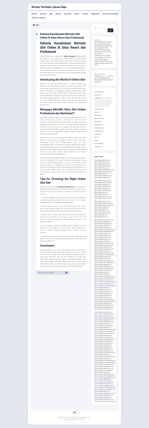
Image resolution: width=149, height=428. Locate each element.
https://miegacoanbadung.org (102, 345)
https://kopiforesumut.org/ (102, 164)
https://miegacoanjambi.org (102, 287)
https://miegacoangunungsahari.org (104, 389)
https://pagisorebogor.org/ (102, 201)
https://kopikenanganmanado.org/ (104, 205)
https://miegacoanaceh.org (102, 239)
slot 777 (96, 137)
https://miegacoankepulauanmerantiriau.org (107, 329)
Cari (95, 27)
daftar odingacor (69, 56)
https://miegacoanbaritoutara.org (104, 366)
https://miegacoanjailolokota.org (103, 374)
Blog (50, 14)
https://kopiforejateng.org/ (102, 162)
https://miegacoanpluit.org (102, 274)
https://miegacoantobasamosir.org (104, 352)
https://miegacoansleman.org (102, 295)
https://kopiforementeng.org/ (102, 190)
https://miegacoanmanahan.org (103, 312)
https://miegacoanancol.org (102, 391)
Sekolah (58, 14)
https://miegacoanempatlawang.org (104, 360)
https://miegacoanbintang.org (102, 323)
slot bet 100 (97, 134)
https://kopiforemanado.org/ (102, 213)
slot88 (96, 140)
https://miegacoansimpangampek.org (105, 362)
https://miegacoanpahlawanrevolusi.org (105, 393)
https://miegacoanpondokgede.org (104, 268)
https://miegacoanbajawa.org (102, 327)
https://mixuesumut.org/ (101, 216)
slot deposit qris (99, 92)
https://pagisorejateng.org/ (102, 188)
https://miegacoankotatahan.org (103, 243)
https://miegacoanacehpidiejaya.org (104, 376)
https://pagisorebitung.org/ (102, 184)
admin (53, 272)
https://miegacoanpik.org (101, 272)
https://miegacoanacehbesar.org (103, 349)
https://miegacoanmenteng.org (103, 270)
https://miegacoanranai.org (102, 241)
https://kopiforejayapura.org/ (102, 166)
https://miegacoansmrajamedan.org (104, 401)
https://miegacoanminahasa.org (103, 291)
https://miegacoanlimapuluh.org (103, 383)
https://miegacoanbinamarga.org (103, 249)
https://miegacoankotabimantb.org (104, 254)
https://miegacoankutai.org (102, 372)
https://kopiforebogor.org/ (102, 211)
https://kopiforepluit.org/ (101, 194)
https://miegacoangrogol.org (102, 264)
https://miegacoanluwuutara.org (103, 351)
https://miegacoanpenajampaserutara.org (106, 281)
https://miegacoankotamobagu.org (104, 331)
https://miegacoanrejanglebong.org (104, 356)
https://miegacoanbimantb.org (103, 335)
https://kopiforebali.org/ (101, 209)
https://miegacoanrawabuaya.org (103, 260)
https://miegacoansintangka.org (103, 325)
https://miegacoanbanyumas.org (103, 320)
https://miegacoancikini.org (102, 258)
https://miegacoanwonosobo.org (103, 245)
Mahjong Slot (95, 14)
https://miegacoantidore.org (102, 237)
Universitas (67, 14)
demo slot (97, 112)
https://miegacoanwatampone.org (104, 364)
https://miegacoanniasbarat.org (103, 341)
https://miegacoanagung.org (102, 235)
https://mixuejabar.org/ (100, 214)
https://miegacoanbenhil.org (102, 256)
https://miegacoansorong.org (102, 289)
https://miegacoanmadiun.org (102, 397)
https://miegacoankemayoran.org (104, 252)
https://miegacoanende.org (102, 233)
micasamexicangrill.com (65, 187)
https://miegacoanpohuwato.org (103, 316)
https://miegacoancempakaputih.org (104, 387)
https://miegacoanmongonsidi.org (104, 299)
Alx (84, 419)
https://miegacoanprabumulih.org (104, 231)
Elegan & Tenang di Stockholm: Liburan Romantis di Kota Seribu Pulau (103, 63)
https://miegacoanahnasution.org (104, 220)
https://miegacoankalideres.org (103, 266)
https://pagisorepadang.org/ (102, 186)
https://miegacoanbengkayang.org (104, 385)
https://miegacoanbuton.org (102, 354)
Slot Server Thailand (38, 18)
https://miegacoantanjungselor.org (104, 283)
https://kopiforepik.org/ (101, 192)
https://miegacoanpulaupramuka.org (104, 229)
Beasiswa (43, 14)
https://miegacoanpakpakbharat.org (104, 378)
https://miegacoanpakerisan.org (103, 395)
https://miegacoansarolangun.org (104, 381)
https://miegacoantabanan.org (103, 347)
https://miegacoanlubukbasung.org (104, 278)
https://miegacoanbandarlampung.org (105, 285)
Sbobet (76, 14)
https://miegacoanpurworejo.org (103, 368)
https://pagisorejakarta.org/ (102, 177)
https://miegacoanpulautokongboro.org (105, 318)
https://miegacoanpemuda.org (103, 223)
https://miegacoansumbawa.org (103, 370)
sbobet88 (97, 98)
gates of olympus (99, 118)
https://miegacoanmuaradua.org (103, 280)
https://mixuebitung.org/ (101, 168)
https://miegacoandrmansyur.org (103, 399)
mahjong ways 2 (98, 76)
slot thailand (97, 115)
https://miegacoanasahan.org (102, 358)
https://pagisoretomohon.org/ (103, 182)
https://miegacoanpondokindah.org (104, 262)
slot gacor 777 (98, 146)
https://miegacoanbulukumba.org (103, 321)
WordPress (74, 419)
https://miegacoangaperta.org (103, 303)
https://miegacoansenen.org (102, 251)
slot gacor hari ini (99, 128)
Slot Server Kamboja (109, 14)
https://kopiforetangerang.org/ (103, 171)
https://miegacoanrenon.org (102, 225)
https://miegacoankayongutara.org (104, 314)
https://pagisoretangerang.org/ (103, 203)
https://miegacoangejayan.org (103, 222)
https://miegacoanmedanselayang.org (105, 301)
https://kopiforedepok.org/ (102, 207)
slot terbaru (97, 121)
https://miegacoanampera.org (103, 247)
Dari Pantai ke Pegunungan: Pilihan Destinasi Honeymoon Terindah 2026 (102, 51)
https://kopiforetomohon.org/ (102, 196)
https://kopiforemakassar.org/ (103, 198)
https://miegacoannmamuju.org (103, 337)
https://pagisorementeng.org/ (102, 180)
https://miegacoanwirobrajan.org (103, 305)
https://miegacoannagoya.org (102, 297)
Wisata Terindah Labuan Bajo (48, 7)
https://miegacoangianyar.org (102, 293)
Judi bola (85, 14)
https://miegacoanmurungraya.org (104, 333)
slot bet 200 (97, 95)
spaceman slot (98, 124)
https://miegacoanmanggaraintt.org (104, 339)
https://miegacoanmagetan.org (103, 343)
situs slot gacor (98, 143)
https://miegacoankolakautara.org (104, 276)
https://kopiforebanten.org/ (102, 160)
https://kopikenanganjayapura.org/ (104, 169)
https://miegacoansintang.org (102, 227)
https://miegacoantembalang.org (103, 307)
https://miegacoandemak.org (102, 380)
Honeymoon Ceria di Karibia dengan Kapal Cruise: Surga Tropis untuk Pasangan (102, 57)
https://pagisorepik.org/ (101, 173)
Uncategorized (60, 272)
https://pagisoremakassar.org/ (103, 175)
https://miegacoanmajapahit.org (103, 309)
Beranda (34, 14)
